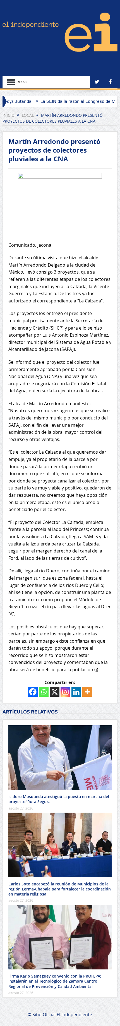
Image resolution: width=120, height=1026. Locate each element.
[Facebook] (33, 692)
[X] (54, 692)
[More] (87, 692)
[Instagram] (65, 692)
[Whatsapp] (44, 692)
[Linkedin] (76, 692)
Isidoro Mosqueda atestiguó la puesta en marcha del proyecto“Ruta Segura (58, 799)
